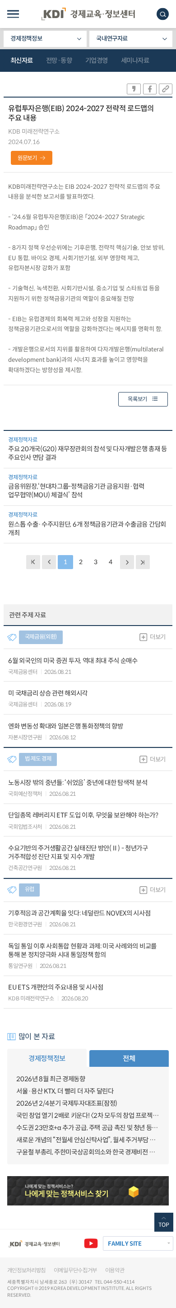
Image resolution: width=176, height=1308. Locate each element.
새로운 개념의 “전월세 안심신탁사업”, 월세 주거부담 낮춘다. (87, 1140)
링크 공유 (165, 89)
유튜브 (91, 1243)
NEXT (127, 562)
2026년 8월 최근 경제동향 (50, 1079)
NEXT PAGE (143, 562)
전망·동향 (59, 60)
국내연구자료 (112, 38)
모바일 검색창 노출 (163, 14)
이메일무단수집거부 (75, 1270)
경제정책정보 (26, 38)
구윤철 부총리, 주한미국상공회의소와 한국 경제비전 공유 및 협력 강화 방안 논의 (87, 1152)
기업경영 (96, 60)
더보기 (158, 637)
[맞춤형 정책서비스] (88, 1190)
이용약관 (115, 1270)
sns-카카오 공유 (133, 89)
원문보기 (27, 158)
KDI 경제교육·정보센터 (88, 14)
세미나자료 (135, 60)
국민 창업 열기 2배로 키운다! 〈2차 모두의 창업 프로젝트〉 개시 (87, 1116)
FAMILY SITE (124, 1243)
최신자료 (21, 60)
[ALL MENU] (13, 14)
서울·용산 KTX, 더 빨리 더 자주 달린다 (64, 1091)
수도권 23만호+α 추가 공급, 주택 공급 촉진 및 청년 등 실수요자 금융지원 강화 (87, 1128)
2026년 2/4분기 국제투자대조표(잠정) (66, 1103)
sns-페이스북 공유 (150, 89)
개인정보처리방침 (26, 1270)
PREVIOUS (49, 562)
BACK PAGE (33, 562)
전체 (129, 1058)
